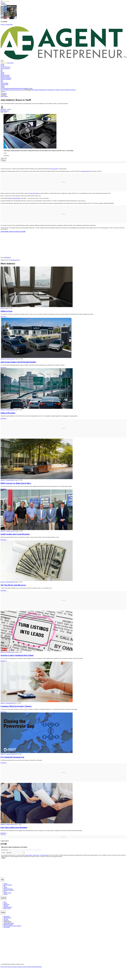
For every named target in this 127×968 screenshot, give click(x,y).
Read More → (4, 316)
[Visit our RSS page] (4, 844)
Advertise (16, 89)
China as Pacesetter (8, 413)
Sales (2, 80)
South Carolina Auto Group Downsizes (15, 534)
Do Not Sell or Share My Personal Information (31, 966)
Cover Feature (6, 1)
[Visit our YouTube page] (5, 844)
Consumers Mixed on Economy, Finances (16, 706)
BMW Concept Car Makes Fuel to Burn (16, 483)
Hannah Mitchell (10, 409)
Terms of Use (10, 966)
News (11, 1)
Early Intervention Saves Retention (14, 827)
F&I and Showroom (15, 260)
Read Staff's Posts (5, 110)
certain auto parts (85, 171)
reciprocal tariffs (53, 168)
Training (2, 85)
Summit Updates (4, 83)
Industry (2, 72)
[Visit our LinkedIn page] (1, 844)
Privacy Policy (4, 966)
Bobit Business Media (37, 89)
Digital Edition (9, 24)
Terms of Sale (17, 966)
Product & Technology (6, 77)
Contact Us (21, 89)
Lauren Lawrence (10, 358)
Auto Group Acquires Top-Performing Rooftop (18, 362)
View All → (3, 834)
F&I (1, 70)
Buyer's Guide (29, 88)
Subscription (3, 89)
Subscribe (3, 24)
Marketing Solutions (46, 89)
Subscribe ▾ (3, 4)
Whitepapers (10, 88)
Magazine (15, 88)
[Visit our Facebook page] (3, 844)
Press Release (72, 89)
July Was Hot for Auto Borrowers (13, 585)
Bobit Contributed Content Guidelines (60, 89)
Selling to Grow (6, 311)
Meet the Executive (5, 75)
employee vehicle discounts (14, 198)
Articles (14, 1)
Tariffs (5, 257)
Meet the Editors (10, 89)
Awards (2, 64)
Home (2, 96)
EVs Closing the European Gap (12, 757)
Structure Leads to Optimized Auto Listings (17, 655)
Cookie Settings (27, 89)
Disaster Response (5, 66)
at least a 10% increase (34, 193)
